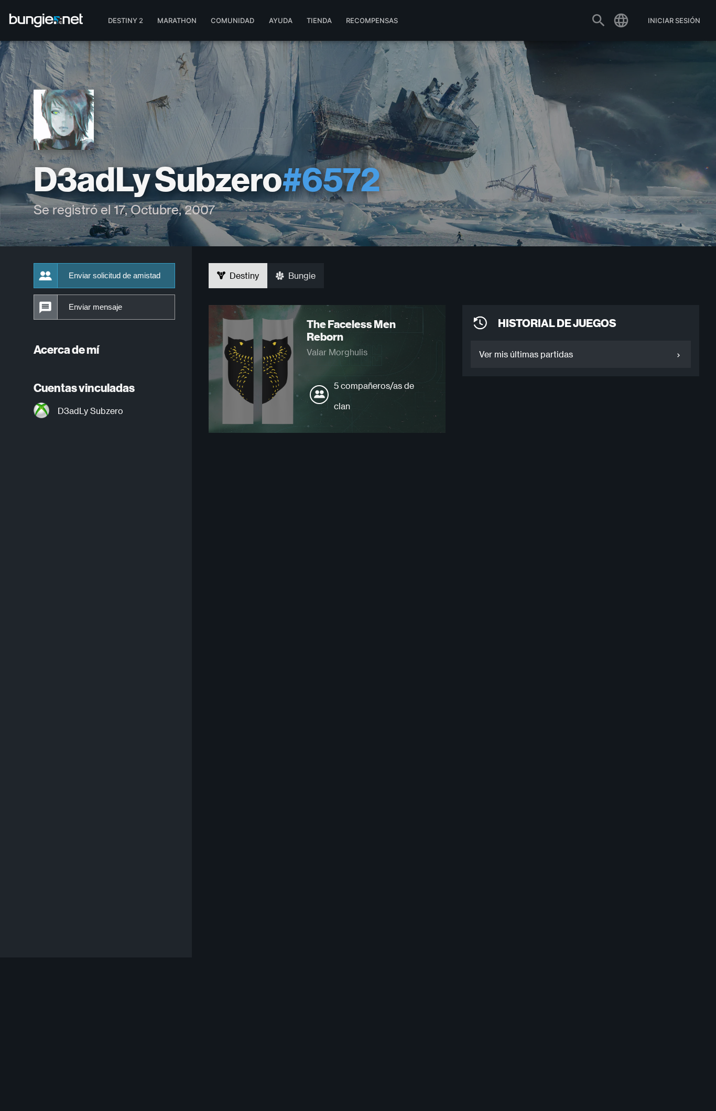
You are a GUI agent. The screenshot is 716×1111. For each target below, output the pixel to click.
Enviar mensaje (95, 307)
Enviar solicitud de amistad (114, 275)
